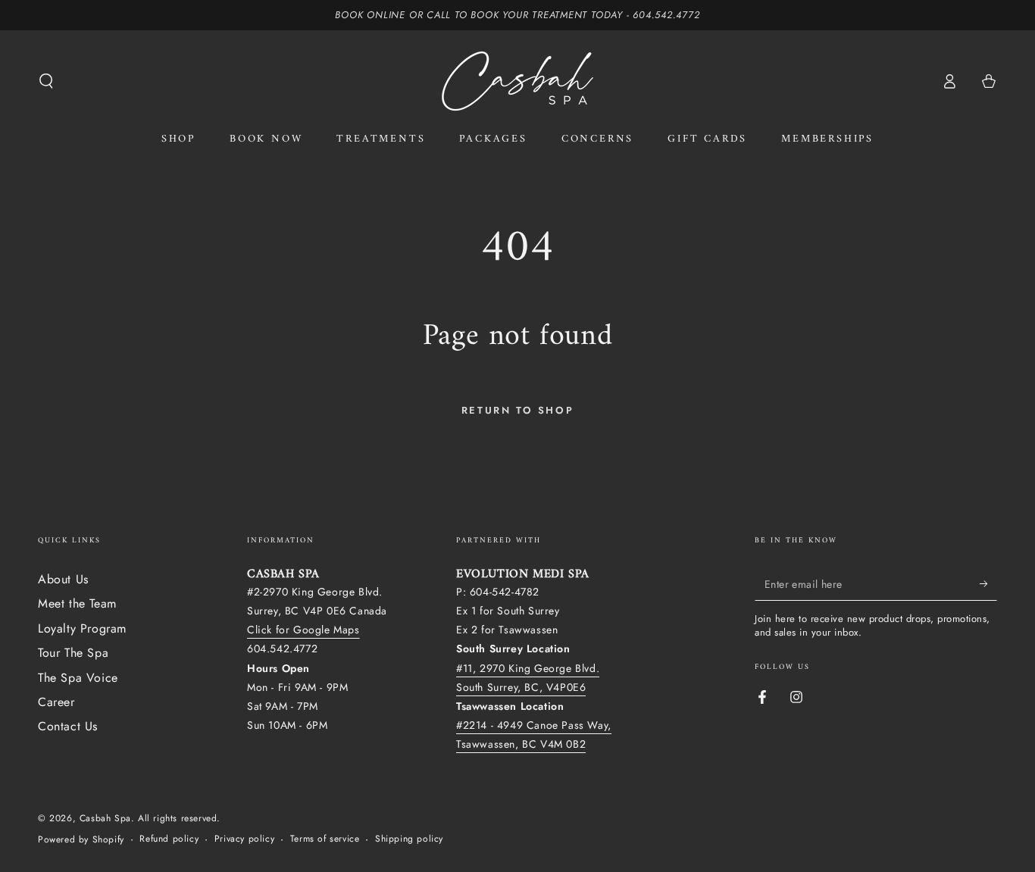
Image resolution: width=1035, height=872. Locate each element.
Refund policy (169, 839)
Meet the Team (77, 603)
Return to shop (517, 410)
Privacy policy (244, 839)
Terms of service (325, 839)
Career (56, 702)
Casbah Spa (105, 818)
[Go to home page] (517, 81)
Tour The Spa (73, 652)
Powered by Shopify (81, 839)
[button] (46, 81)
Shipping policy (409, 839)
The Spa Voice (78, 677)
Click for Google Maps (303, 629)
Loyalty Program (82, 628)
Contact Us (68, 726)
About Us (63, 579)
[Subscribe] (988, 583)
